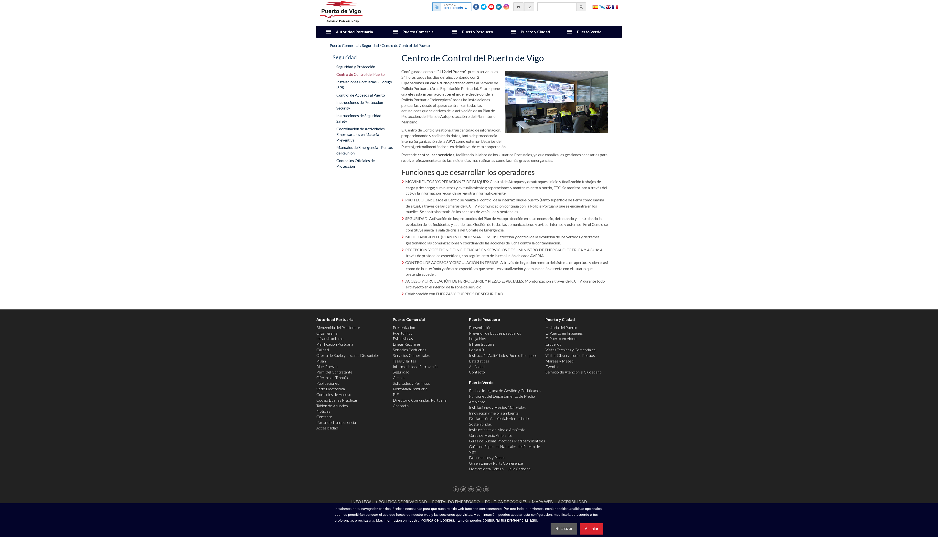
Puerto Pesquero (477, 31)
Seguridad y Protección (355, 66)
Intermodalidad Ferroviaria (415, 366)
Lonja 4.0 (476, 349)
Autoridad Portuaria (354, 31)
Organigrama (327, 333)
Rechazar (563, 528)
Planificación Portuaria (334, 344)
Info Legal (362, 501)
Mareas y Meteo (559, 361)
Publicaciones (327, 383)
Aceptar (591, 529)
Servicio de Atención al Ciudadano (573, 372)
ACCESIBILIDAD (572, 501)
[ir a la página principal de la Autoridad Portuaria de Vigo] (341, 11)
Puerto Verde (589, 31)
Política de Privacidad (403, 501)
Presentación (404, 327)
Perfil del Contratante (334, 372)
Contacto (324, 416)
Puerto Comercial (419, 31)
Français (615, 6)
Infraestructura (481, 344)
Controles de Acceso (333, 394)
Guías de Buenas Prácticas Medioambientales (507, 440)
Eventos (552, 366)
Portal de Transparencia (336, 422)
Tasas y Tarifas (404, 361)
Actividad (477, 366)
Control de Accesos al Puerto (360, 95)
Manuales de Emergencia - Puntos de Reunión (364, 150)
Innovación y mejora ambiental (494, 413)
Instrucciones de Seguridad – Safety (360, 118)
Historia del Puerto (561, 327)
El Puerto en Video (560, 338)
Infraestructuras (329, 338)
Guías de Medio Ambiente (490, 435)
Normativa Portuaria (410, 388)
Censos (399, 377)
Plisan (321, 361)
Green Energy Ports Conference (496, 463)
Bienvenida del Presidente (338, 327)
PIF (396, 394)
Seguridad (370, 45)
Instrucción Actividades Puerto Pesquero (503, 355)
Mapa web (542, 501)
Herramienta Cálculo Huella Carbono (500, 468)
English (608, 6)
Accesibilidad (327, 428)
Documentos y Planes (487, 457)
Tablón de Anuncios (332, 405)
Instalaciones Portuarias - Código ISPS (364, 84)
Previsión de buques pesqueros (495, 333)
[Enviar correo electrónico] (529, 6)
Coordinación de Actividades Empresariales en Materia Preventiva (360, 134)
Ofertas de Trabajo (332, 377)
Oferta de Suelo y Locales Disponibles (348, 355)
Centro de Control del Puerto (406, 45)
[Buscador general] (581, 6)
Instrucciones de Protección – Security (361, 105)
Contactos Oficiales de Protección (355, 163)
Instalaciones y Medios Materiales (497, 407)
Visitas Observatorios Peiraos (570, 355)
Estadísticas (403, 338)
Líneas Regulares (407, 344)
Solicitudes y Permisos (411, 383)
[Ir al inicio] (518, 6)
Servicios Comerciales (411, 355)
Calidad (322, 349)
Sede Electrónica (330, 388)
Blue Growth (327, 366)
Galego (602, 6)
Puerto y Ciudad (535, 31)
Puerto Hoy (403, 333)
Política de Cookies (506, 501)
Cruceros (553, 344)
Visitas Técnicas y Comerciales (570, 349)
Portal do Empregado (456, 501)
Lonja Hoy (477, 338)
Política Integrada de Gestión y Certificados (505, 390)
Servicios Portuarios (409, 349)
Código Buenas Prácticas (337, 400)
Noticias (323, 411)
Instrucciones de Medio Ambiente (497, 429)
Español (595, 6)
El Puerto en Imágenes (564, 333)
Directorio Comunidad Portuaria (420, 400)
